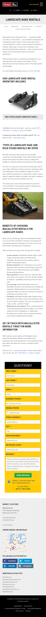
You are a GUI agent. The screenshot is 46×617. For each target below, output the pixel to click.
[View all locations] (14, 551)
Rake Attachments (27, 26)
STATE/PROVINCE (13, 435)
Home (6, 26)
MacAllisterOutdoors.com (10, 582)
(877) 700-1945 (34, 4)
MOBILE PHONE (12, 408)
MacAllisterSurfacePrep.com (11, 589)
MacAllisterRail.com (8, 587)
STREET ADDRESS (13, 417)
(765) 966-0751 (7, 520)
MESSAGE (10, 454)
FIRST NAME (11, 371)
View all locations (8, 525)
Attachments (15, 26)
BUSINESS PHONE (13, 399)
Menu (41, 5)
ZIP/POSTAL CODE (13, 445)
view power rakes (19, 138)
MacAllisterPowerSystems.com (11, 579)
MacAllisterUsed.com (9, 584)
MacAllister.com (7, 577)
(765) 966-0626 (7, 517)
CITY (8, 426)
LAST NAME (10, 380)
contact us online (18, 130)
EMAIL (8, 389)
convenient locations (21, 350)
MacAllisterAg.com (8, 591)
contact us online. (34, 353)
